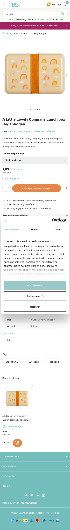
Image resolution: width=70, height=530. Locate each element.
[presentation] (3, 75)
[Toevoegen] (17, 443)
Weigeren (35, 306)
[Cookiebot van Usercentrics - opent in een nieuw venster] (52, 220)
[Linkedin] (43, 495)
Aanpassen (33, 296)
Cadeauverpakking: (13, 153)
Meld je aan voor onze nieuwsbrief (19, 503)
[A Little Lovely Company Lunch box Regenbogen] (17, 399)
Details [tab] (35, 229)
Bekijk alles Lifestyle (45, 131)
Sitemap (55, 513)
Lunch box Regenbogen (15, 420)
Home (17, 33)
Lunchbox (34, 362)
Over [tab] (57, 229)
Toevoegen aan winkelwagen (36, 188)
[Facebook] (26, 495)
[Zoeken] (63, 13)
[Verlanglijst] (59, 4)
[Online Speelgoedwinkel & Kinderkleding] (17, 4)
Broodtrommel (13, 362)
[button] (31, 109)
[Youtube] (38, 495)
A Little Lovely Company (20, 131)
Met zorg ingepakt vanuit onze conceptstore (29, 208)
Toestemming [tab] (12, 229)
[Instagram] (32, 495)
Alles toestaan (35, 285)
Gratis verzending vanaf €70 (21, 204)
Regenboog (53, 362)
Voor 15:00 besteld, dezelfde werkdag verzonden (31, 200)
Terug (8, 33)
